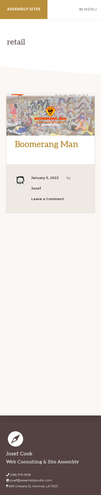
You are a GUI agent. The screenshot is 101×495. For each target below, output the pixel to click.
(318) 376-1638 (20, 474)
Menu (90, 9)
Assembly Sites (23, 9)
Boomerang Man (46, 144)
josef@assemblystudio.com (31, 480)
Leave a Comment (47, 199)
